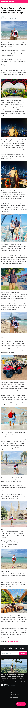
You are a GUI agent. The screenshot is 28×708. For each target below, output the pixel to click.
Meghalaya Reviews (15, 694)
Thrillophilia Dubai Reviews (14, 641)
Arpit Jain (6, 684)
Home (6, 692)
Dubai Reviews (4, 6)
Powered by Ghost (14, 697)
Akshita (7, 17)
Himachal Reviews (20, 692)
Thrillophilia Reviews (7, 1)
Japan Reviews (12, 692)
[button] (26, 2)
